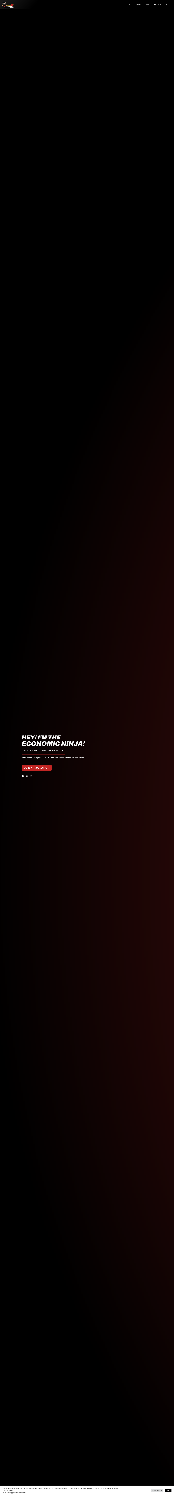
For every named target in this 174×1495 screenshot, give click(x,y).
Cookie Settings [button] (157, 1490)
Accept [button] (168, 1490)
